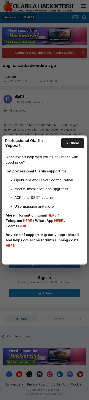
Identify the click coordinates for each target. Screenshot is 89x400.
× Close (72, 143)
